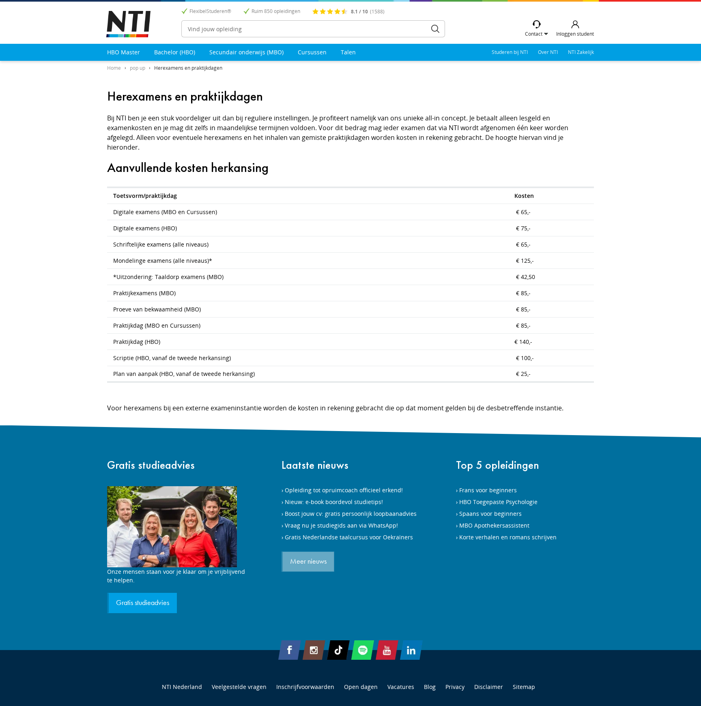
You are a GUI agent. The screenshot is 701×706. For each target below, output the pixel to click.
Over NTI (548, 52)
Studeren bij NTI (510, 52)
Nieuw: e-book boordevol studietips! (334, 502)
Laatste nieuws (315, 465)
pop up (137, 67)
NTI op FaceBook (289, 650)
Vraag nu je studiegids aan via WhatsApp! (341, 525)
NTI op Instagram (314, 650)
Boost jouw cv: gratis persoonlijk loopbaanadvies (351, 513)
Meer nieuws (308, 561)
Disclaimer (488, 687)
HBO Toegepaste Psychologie (498, 502)
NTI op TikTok (338, 650)
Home (114, 67)
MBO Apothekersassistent (494, 525)
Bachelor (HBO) (174, 52)
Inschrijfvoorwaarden (305, 687)
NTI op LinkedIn (411, 650)
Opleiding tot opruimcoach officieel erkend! (344, 490)
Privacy (454, 687)
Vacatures (400, 687)
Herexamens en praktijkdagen (188, 67)
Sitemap (524, 687)
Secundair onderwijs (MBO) (246, 52)
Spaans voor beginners (490, 513)
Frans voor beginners (488, 490)
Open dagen (361, 687)
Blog (430, 687)
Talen (348, 52)
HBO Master (123, 52)
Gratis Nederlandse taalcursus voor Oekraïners (349, 537)
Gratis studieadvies (151, 465)
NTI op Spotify (362, 650)
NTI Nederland (182, 687)
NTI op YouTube (387, 650)
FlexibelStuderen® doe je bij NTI (128, 24)
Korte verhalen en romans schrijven (508, 537)
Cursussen (312, 52)
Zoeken (435, 28)
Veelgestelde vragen (239, 687)
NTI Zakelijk (581, 52)
